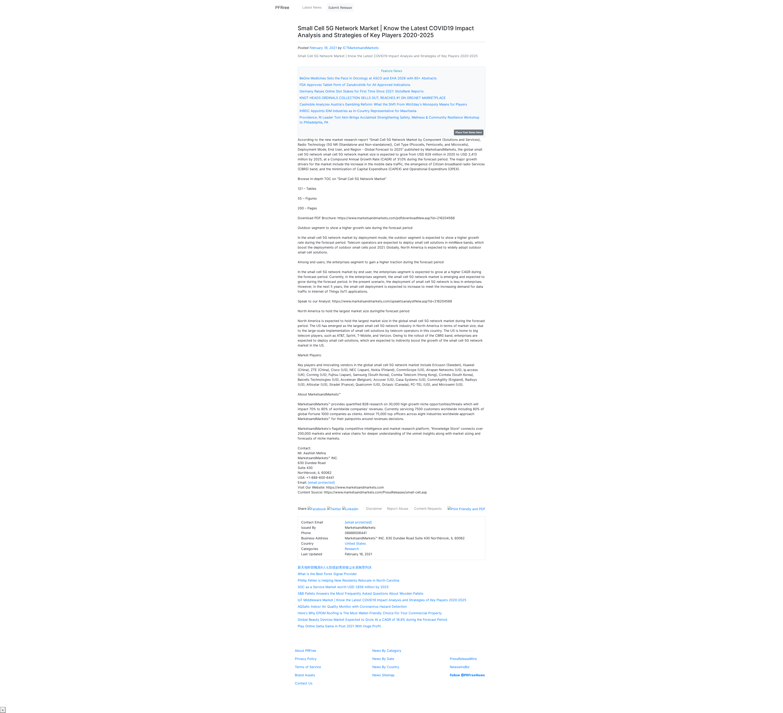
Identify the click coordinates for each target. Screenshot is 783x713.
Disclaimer (374, 508)
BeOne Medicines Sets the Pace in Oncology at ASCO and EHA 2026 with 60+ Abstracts (368, 78)
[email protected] (321, 482)
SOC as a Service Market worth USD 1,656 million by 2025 (343, 587)
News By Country (385, 667)
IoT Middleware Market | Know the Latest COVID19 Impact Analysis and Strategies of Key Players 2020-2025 (382, 600)
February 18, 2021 (323, 48)
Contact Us (303, 683)
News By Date (383, 659)
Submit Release (340, 8)
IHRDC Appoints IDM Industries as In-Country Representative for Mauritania (358, 111)
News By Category (386, 651)
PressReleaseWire (463, 659)
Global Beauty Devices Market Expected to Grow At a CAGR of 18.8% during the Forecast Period (372, 619)
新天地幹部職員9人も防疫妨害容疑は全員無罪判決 (335, 567)
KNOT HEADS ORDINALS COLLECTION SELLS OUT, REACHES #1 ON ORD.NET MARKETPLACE (373, 98)
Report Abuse (397, 508)
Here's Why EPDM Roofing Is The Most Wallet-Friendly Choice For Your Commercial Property (370, 613)
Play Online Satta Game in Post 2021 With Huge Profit (339, 626)
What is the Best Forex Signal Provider (327, 574)
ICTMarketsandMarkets (361, 48)
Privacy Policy (306, 659)
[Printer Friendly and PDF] (466, 508)
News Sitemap (383, 675)
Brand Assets (305, 675)
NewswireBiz (460, 667)
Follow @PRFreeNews (467, 675)
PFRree (282, 7)
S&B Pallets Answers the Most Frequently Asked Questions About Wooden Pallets (360, 593)
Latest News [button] (312, 7)
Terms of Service (308, 667)
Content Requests (428, 508)
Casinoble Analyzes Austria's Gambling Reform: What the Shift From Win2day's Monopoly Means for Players (383, 104)
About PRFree (305, 651)
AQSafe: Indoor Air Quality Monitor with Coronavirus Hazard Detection (352, 606)
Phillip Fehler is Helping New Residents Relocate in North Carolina (348, 580)
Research (352, 549)
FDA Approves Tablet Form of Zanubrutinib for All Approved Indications (355, 85)
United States (355, 543)
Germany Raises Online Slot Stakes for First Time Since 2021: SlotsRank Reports (362, 91)
